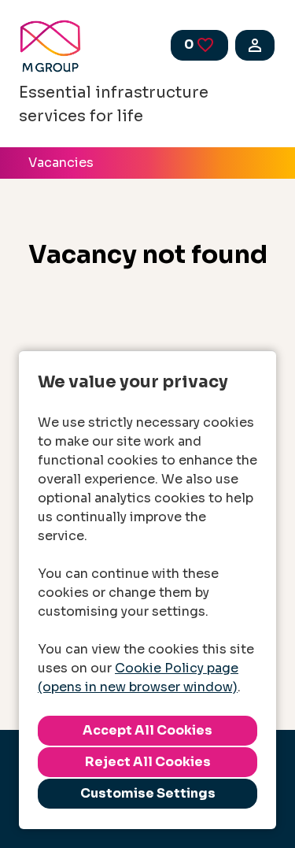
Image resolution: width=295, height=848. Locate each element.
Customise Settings (148, 793)
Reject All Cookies (148, 762)
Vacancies (61, 162)
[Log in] (255, 45)
